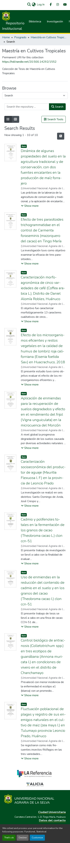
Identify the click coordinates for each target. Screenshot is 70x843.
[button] (29, 4)
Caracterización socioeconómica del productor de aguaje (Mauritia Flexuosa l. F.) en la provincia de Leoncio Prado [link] (43, 472)
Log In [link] (41, 4)
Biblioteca (35, 21)
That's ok (9, 837)
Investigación (55, 21)
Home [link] (6, 37)
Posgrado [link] (20, 37)
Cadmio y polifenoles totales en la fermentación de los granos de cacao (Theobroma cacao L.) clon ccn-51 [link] (42, 530)
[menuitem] (50, 4)
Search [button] (58, 107)
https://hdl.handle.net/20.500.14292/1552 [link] (29, 62)
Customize (37, 837)
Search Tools (55, 119)
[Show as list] (8, 119)
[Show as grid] (15, 119)
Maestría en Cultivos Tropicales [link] (49, 37)
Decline (23, 837)
